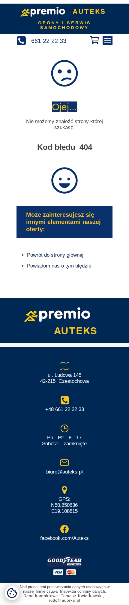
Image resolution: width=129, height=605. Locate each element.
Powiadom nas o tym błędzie (59, 266)
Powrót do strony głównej (55, 255)
